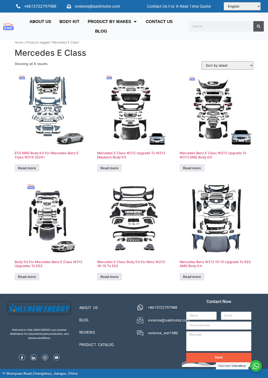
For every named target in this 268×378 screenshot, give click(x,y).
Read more (27, 168)
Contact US (159, 21)
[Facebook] (22, 357)
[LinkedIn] (33, 357)
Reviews (87, 332)
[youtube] (56, 357)
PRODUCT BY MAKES (109, 21)
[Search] (258, 26)
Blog (101, 31)
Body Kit (69, 21)
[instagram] (45, 357)
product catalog (96, 344)
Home (19, 42)
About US (40, 21)
